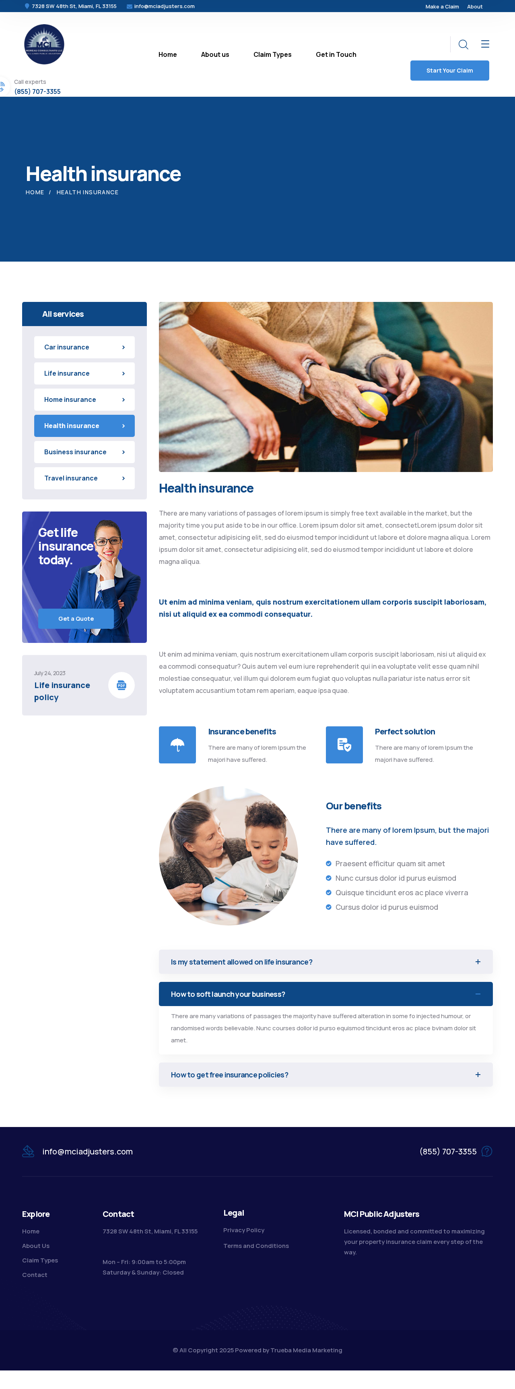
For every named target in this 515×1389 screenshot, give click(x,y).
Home (35, 192)
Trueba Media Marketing (306, 1350)
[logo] (44, 43)
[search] (463, 45)
